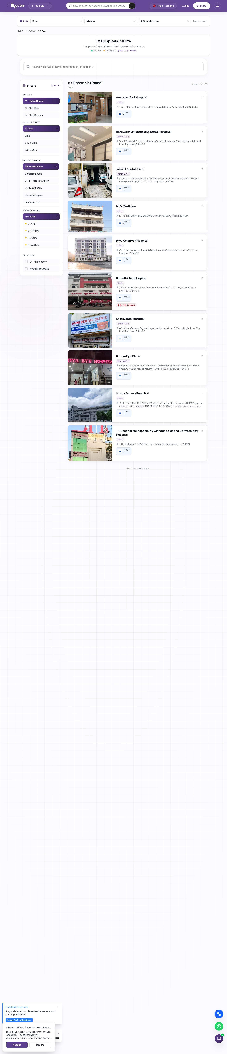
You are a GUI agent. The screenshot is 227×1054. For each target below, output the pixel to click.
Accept (17, 1044)
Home (20, 30)
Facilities (28, 255)
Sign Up (202, 5)
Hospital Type (31, 122)
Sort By (27, 94)
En (132, 5)
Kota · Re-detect (128, 51)
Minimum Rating (31, 210)
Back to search (200, 21)
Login (185, 5)
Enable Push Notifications (19, 1020)
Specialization (31, 160)
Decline (40, 1044)
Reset (57, 85)
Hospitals (32, 30)
